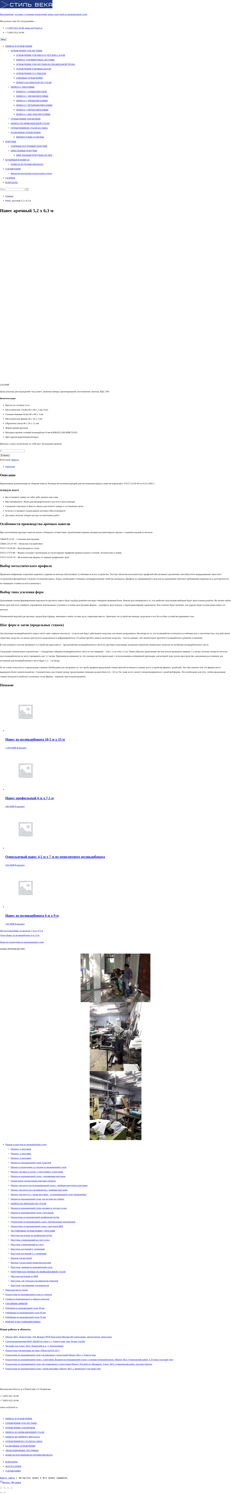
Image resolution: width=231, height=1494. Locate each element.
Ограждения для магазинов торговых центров (33, 1181)
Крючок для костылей (21, 1258)
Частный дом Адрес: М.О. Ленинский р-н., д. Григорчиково (34, 1346)
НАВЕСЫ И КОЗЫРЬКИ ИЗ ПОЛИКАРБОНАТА (29, 1455)
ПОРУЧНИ (10, 141)
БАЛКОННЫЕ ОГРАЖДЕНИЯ (26, 132)
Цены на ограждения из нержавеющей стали (22, 942)
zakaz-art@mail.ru (33, 28)
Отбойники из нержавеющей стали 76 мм (25, 1317)
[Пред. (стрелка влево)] (1, 1492)
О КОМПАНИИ (13, 169)
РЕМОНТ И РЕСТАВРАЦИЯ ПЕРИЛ (23, 1321)
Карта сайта (7, 1477)
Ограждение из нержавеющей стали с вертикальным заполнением (43, 1222)
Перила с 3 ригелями (21, 1153)
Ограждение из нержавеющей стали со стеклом (28, 1294)
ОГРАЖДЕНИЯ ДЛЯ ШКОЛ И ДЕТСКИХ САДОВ (40, 55)
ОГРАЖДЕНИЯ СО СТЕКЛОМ (31, 73)
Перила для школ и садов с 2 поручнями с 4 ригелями (37, 1172)
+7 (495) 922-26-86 (14, 28)
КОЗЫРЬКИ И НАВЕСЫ (17, 160)
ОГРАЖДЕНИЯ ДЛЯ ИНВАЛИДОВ (33, 69)
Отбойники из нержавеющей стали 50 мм (25, 1312)
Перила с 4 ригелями (21, 1158)
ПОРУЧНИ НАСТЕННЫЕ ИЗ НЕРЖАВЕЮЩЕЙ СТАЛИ (38, 1272)
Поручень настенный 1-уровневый (28, 1249)
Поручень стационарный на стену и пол (30, 1240)
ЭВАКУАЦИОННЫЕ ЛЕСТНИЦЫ (21, 1450)
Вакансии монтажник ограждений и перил (31, 173)
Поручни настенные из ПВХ (24, 1276)
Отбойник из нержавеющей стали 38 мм (25, 1308)
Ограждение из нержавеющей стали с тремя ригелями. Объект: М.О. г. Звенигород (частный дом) (53, 1368)
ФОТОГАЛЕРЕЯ (13, 1466)
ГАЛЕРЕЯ (10, 178)
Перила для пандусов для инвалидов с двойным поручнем (39, 1190)
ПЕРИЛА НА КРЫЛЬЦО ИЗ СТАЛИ (33, 82)
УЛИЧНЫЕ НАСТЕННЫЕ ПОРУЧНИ (29, 146)
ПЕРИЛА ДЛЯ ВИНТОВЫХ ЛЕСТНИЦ (35, 60)
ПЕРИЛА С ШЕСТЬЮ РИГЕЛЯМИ (33, 114)
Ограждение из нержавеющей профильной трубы (35, 1217)
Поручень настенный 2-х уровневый (28, 1253)
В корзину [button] (22, 748)
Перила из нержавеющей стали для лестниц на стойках (37, 1199)
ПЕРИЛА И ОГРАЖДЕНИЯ (18, 46)
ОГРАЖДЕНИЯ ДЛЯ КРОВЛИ (25, 119)
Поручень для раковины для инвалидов (30, 1285)
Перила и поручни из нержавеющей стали (25, 1144)
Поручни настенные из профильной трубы (31, 1235)
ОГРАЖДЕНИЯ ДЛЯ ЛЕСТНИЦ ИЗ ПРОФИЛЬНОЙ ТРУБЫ (45, 64)
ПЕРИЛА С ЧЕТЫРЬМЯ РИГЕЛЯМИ (34, 105)
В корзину (5, 455)
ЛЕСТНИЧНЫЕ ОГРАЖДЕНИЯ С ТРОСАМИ (33, 1231)
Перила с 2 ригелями (21, 1149)
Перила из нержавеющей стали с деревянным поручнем (38, 1176)
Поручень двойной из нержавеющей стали (31, 1267)
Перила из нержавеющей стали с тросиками (32, 1212)
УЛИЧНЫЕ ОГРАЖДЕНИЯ (29, 78)
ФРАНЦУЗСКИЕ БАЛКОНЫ (30, 137)
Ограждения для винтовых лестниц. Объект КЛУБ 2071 (32, 1350)
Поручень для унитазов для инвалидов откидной (34, 1281)
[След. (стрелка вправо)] (4, 1492)
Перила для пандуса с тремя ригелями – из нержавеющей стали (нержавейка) (49, 1194)
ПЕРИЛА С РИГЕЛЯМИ (22, 87)
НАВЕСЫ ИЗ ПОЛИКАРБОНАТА (27, 164)
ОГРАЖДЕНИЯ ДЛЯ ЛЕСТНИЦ (26, 50)
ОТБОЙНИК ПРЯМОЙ (16, 1303)
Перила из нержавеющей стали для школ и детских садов (39, 1208)
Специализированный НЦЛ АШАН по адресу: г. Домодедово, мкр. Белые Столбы (45, 1341)
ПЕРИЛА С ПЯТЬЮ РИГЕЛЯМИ (32, 110)
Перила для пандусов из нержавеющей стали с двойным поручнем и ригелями (49, 1185)
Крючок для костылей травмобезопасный (31, 1262)
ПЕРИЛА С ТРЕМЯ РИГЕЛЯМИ (32, 100)
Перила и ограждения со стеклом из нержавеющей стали (38, 1167)
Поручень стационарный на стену (27, 1244)
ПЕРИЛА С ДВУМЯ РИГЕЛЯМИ (32, 96)
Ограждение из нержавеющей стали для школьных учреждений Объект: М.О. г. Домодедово (50, 1355)
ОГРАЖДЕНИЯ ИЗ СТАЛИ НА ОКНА (29, 128)
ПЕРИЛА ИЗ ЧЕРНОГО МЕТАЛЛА (22, 1437)
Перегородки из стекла (16, 1290)
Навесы (15, 459)
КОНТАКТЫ (11, 182)
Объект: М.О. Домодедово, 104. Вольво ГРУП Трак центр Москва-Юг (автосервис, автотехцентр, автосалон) (58, 1337)
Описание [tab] (10, 466)
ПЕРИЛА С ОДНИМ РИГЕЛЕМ (31, 91)
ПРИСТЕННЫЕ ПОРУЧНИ (24, 150)
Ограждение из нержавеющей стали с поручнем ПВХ (37, 1226)
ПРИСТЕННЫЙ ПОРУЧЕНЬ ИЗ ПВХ (34, 155)
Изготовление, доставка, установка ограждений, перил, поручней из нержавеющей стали (43, 14)
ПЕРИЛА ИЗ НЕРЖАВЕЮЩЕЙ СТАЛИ (30, 123)
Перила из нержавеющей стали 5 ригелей (31, 1162)
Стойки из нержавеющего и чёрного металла (27, 1299)
